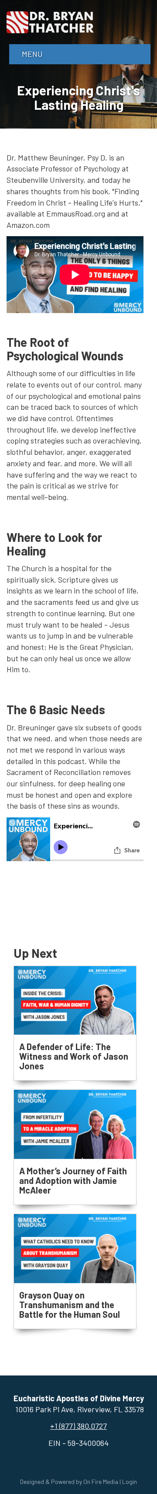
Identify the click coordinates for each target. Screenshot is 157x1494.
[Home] (50, 21)
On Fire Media (100, 1481)
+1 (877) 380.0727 (78, 1426)
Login (129, 1481)
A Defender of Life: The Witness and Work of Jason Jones (73, 1056)
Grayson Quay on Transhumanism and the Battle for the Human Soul (69, 1304)
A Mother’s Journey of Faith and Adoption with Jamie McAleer (73, 1180)
